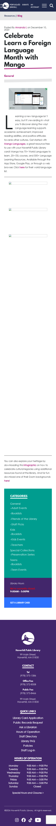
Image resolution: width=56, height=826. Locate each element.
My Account (35, 5)
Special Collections (22, 550)
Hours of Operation (28, 731)
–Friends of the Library (23, 518)
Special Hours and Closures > (28, 792)
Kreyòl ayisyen (3, 5)
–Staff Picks (17, 524)
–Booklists (16, 513)
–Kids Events (17, 539)
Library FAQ (28, 741)
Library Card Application (28, 717)
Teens (13, 560)
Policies (28, 745)
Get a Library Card (20, 602)
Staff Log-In (28, 750)
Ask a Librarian (28, 727)
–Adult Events (18, 508)
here (22, 167)
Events (25, 4)
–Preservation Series (22, 554)
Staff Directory (28, 736)
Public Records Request (28, 722)
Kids (12, 529)
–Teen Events (18, 569)
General (9, 76)
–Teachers (16, 544)
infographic (30, 465)
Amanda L (21, 27)
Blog (20, 15)
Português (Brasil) (15, 5)
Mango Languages (14, 143)
